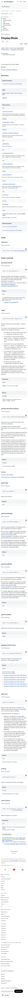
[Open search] (18, 1)
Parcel (12, 213)
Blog (2, 887)
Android (3, 876)
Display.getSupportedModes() (9, 69)
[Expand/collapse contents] (9, 17)
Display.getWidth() (6, 586)
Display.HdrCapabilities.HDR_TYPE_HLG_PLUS (15, 686)
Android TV (3, 920)
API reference (6, 6)
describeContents (7, 111)
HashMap (17, 711)
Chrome (3, 976)
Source (2, 883)
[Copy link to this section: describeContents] (13, 263)
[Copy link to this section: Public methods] (14, 258)
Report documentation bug (7, 961)
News (2, 885)
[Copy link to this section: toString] (7, 769)
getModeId (5, 143)
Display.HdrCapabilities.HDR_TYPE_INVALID (15, 675)
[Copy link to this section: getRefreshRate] (12, 615)
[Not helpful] (12, 14)
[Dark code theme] (26, 249)
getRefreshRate (7, 174)
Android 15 (3, 930)
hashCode (5, 195)
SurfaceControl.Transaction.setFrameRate (12, 477)
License (7, 988)
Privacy (2, 904)
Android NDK (4, 953)
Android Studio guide (5, 945)
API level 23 (7, 34)
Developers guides (5, 947)
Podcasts (3, 889)
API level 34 (7, 648)
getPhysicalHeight (7, 153)
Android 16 (3, 928)
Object (8, 49)
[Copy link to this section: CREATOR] (8, 242)
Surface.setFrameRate (7, 474)
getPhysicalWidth (7, 164)
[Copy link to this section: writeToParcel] (11, 801)
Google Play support (5, 963)
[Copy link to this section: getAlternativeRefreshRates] (20, 409)
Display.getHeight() (7, 536)
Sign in (24, 1)
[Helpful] (10, 14)
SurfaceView (4, 547)
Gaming (3, 895)
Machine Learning (5, 897)
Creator (16, 93)
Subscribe (18, 991)
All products (4, 983)
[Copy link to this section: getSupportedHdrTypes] (17, 645)
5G (1, 906)
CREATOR (5, 98)
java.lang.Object (4, 53)
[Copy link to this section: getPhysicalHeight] (13, 513)
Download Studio (4, 951)
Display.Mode (21, 250)
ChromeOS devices (5, 916)
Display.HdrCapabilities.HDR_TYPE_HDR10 (14, 679)
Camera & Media (4, 902)
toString (5, 204)
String (4, 201)
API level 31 (7, 411)
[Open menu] (2, 1)
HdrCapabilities (17, 186)
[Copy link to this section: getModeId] (9, 483)
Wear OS (3, 914)
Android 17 (3, 926)
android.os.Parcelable (16, 83)
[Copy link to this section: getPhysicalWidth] (13, 564)
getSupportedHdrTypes (8, 184)
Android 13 (3, 935)
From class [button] (10, 226)
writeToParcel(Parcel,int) (8, 282)
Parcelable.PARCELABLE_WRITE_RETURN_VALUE (15, 844)
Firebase (3, 978)
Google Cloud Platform (6, 981)
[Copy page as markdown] (7, 41)
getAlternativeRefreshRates (10, 133)
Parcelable (20, 49)
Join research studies (5, 965)
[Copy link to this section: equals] (6, 310)
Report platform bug (5, 959)
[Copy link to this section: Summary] (9, 75)
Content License (14, 860)
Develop (12, 11)
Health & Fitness (4, 899)
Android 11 (3, 939)
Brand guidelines (14, 988)
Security (3, 881)
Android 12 (3, 937)
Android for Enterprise (6, 879)
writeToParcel (6, 213)
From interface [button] (12, 83)
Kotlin (21, 43)
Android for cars (4, 918)
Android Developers (5, 11)
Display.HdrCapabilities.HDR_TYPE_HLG (14, 682)
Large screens (4, 912)
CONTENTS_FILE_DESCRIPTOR (8, 286)
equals (4, 122)
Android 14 (3, 932)
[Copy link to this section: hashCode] (8, 694)
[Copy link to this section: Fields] (7, 238)
